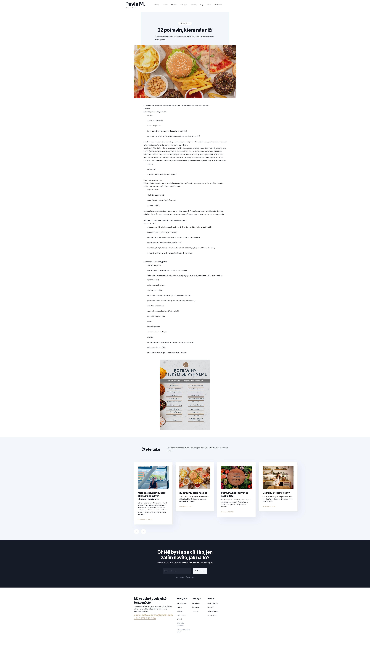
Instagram (195, 607)
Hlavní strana (181, 603)
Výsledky (180, 611)
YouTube (195, 611)
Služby (179, 607)
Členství (210, 607)
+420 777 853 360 (145, 618)
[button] (136, 531)
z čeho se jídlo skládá (155, 121)
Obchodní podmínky (180, 624)
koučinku (209, 211)
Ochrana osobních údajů (183, 630)
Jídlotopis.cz (181, 615)
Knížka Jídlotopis (213, 611)
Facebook (195, 603)
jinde (201, 154)
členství (154, 214)
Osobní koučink (212, 603)
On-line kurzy (211, 615)
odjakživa (179, 148)
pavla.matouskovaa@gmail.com (153, 614)
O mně (179, 619)
